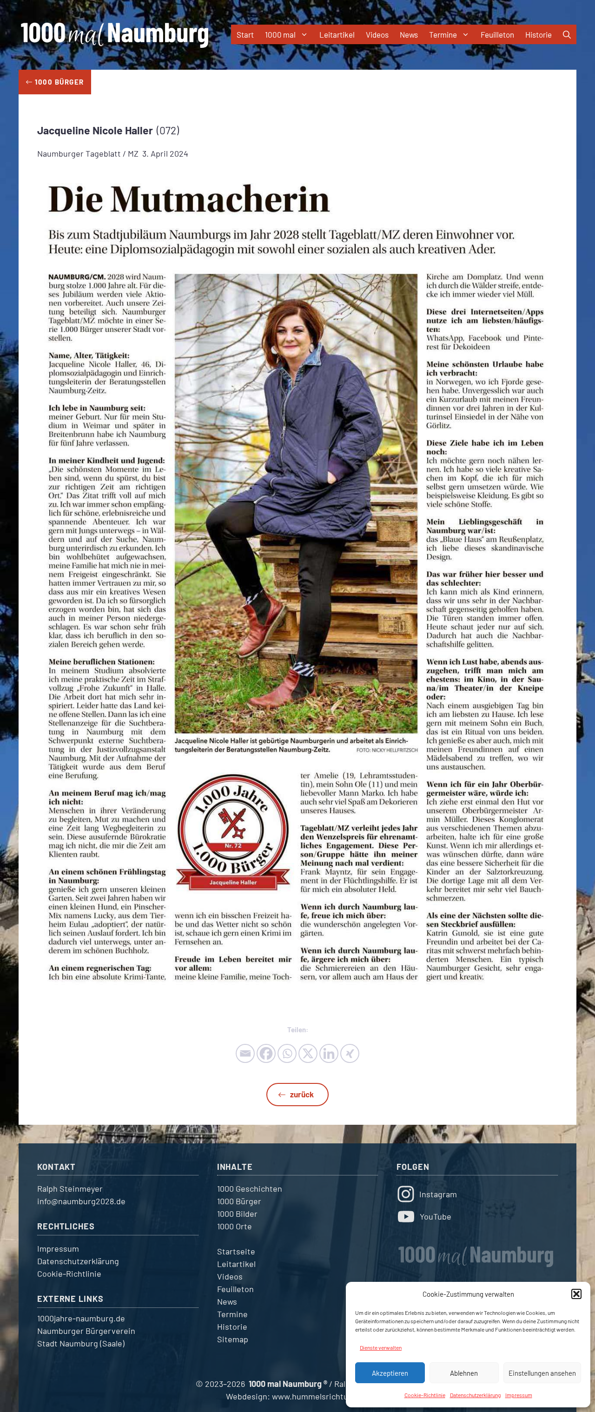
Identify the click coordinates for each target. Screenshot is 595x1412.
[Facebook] (266, 1053)
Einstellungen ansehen (542, 1373)
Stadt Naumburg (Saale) (81, 1343)
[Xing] (349, 1053)
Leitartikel (337, 34)
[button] (576, 1294)
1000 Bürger (239, 1201)
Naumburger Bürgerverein (86, 1331)
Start (245, 34)
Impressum (518, 1395)
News (409, 34)
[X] (307, 1053)
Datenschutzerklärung (475, 1395)
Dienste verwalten (381, 1347)
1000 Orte (234, 1226)
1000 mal (280, 34)
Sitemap (232, 1339)
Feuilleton (497, 34)
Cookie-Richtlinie (424, 1395)
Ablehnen (464, 1373)
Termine (443, 34)
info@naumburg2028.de (81, 1201)
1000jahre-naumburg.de (81, 1318)
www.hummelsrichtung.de (320, 1396)
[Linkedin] (328, 1053)
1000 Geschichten (249, 1188)
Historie (538, 34)
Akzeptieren (390, 1373)
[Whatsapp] (287, 1053)
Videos (377, 34)
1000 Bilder (237, 1213)
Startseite (236, 1251)
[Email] (245, 1053)
